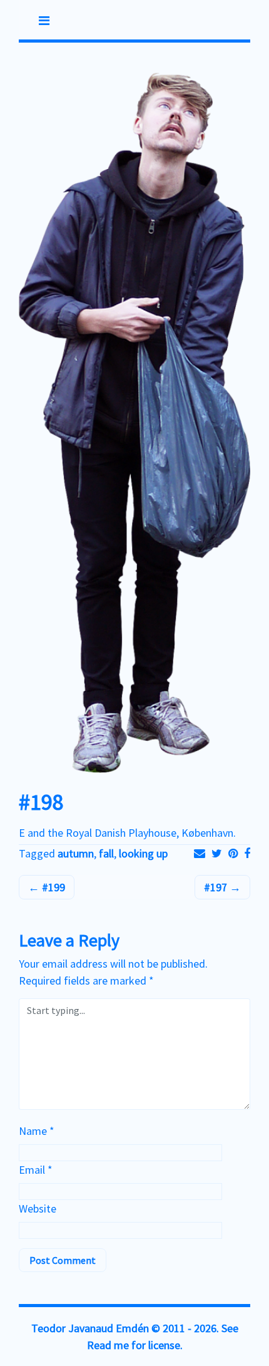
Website (37, 1208)
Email (36, 1169)
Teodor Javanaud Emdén (90, 1328)
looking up (143, 853)
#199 (52, 887)
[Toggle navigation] (44, 20)
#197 (217, 887)
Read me (108, 1345)
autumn (76, 853)
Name (36, 1131)
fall (106, 853)
